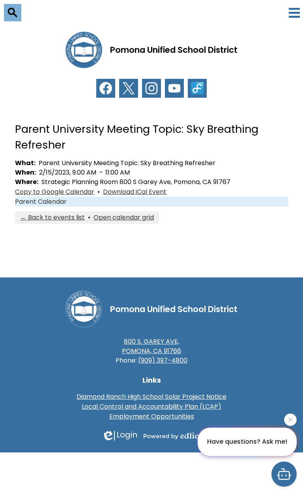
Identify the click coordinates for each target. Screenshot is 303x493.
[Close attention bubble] (290, 419)
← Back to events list (52, 217)
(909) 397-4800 (162, 360)
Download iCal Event (134, 191)
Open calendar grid (124, 217)
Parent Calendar (41, 201)
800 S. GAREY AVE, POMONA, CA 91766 (151, 346)
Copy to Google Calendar (54, 191)
